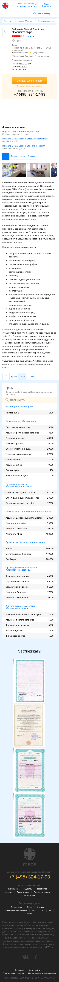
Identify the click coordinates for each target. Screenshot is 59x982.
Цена (22, 156)
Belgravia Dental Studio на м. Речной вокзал (23, 145)
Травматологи (23, 892)
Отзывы (31, 156)
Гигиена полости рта (16, 484)
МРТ (34, 910)
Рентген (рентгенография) (19, 406)
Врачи (14, 156)
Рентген (29, 914)
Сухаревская (38, 53)
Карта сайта (34, 970)
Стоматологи (29, 421)
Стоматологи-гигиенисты (19, 486)
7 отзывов (28, 36)
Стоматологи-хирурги (17, 608)
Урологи (8, 892)
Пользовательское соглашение (42, 973)
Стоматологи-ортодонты (32, 542)
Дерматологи (29, 895)
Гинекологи (13, 889)
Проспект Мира (20, 53)
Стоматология (13, 421)
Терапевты (42, 889)
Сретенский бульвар (23, 56)
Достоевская (43, 56)
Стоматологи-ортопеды (18, 570)
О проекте (19, 970)
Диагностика (16, 907)
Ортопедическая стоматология (21, 567)
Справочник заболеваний (15, 910)
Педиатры (27, 889)
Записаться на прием (29, 80)
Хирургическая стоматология (21, 606)
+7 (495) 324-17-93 (26, 5)
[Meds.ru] (29, 857)
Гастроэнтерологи (42, 892)
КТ (50, 910)
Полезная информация (13, 973)
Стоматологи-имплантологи (36, 511)
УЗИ (42, 910)
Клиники (40, 907)
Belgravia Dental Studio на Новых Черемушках (25, 138)
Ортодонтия (12, 542)
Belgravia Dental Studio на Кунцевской (20, 131)
